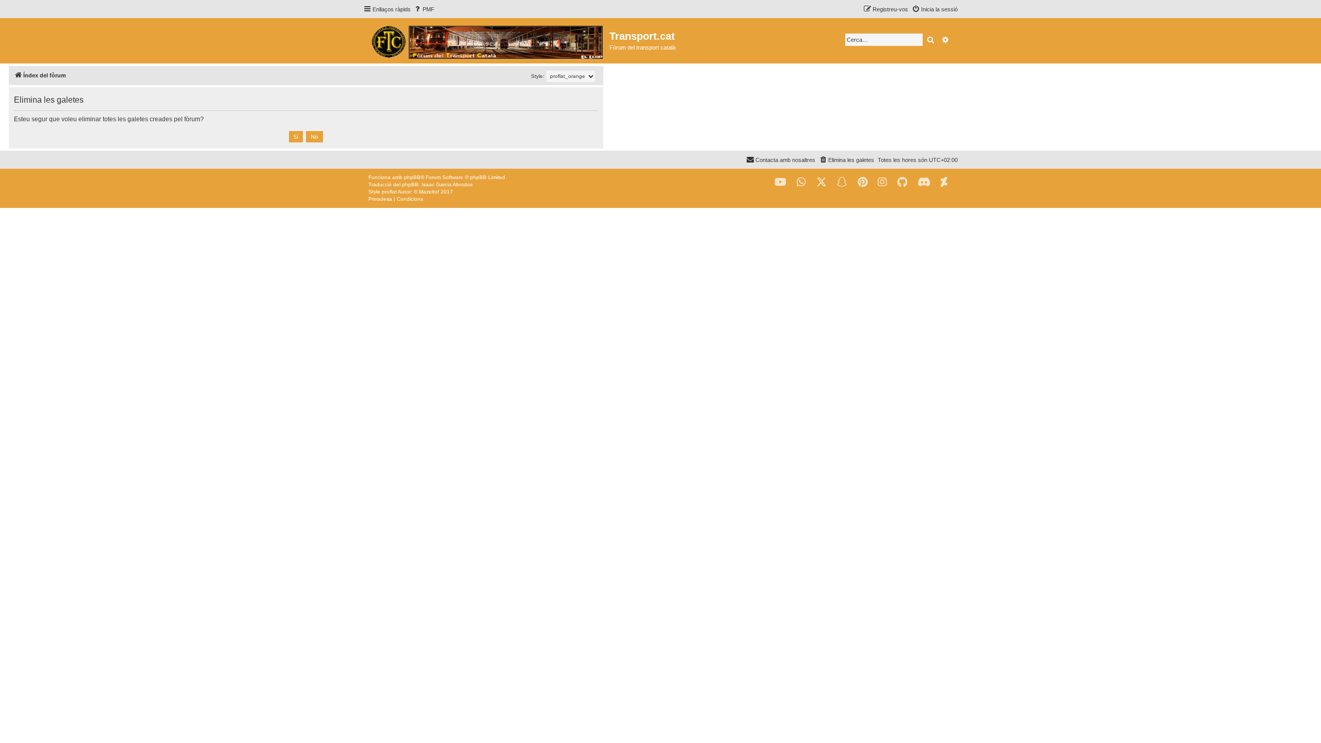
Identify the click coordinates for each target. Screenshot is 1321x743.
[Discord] (924, 182)
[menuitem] (423, 9)
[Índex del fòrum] (486, 41)
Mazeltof (429, 192)
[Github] (902, 182)
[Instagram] (882, 182)
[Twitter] (821, 182)
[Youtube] (780, 182)
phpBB (412, 177)
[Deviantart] (944, 182)
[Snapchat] (842, 182)
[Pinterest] (862, 182)
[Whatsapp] (801, 182)
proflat (389, 192)
